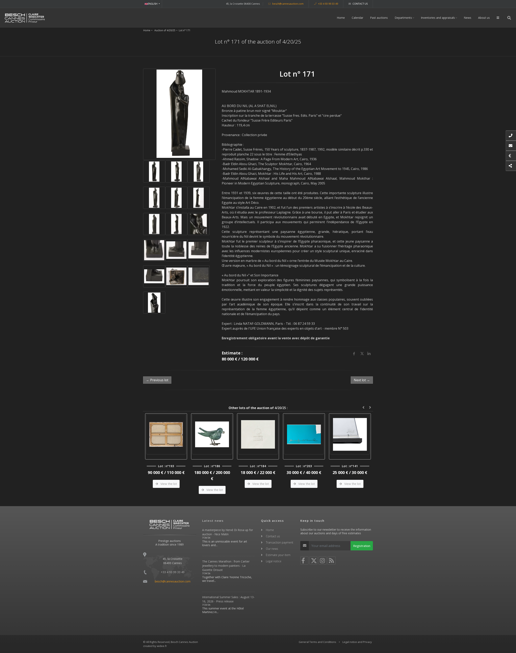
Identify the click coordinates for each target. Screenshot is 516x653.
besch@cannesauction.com (288, 3)
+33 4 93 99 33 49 (327, 3)
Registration (361, 546)
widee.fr (162, 646)
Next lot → (362, 380)
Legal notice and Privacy (357, 642)
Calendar (357, 18)
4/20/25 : (258, 408)
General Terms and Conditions (317, 642)
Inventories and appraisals (438, 18)
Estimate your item (278, 555)
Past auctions (379, 18)
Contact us (360, 3)
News (467, 18)
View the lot (168, 490)
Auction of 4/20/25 (164, 30)
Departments (403, 18)
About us (484, 18)
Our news (272, 549)
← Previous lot (157, 380)
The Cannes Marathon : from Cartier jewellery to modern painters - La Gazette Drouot (226, 565)
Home (341, 18)
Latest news (213, 521)
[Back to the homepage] (25, 17)
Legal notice (273, 561)
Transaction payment (279, 542)
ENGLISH (153, 3)
